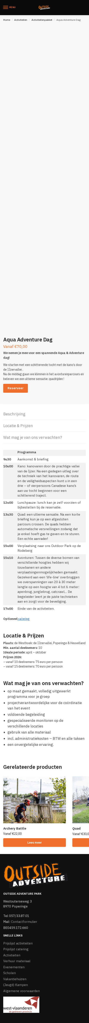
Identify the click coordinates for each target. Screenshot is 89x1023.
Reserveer (16, 388)
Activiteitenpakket (42, 19)
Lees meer (34, 842)
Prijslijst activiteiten (18, 943)
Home (6, 19)
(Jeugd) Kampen (15, 985)
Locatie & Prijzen (18, 425)
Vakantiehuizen (14, 979)
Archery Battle (14, 828)
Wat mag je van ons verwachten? (32, 437)
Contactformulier (24, 922)
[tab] (44, 414)
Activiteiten (20, 19)
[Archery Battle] (34, 799)
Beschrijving (14, 414)
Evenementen (14, 967)
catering (23, 619)
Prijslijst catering (16, 949)
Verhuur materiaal (16, 961)
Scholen (9, 973)
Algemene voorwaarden (21, 991)
